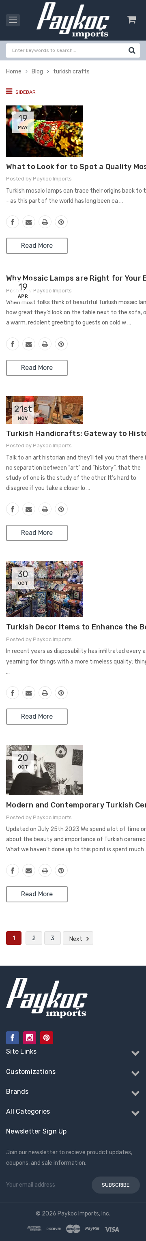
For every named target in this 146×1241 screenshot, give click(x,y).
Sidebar (25, 92)
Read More (37, 245)
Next (76, 939)
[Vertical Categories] (13, 20)
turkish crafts (71, 71)
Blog (37, 71)
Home (13, 71)
